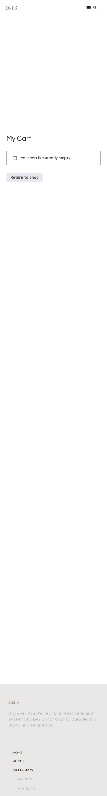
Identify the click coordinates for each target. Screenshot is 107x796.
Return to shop (24, 177)
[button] (88, 7)
